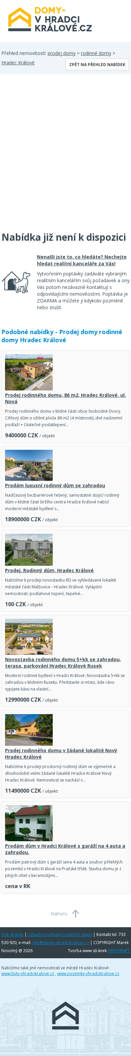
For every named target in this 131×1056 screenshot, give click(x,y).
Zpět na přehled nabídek (97, 64)
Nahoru (59, 913)
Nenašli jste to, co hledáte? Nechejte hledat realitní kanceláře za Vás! (82, 260)
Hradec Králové (18, 62)
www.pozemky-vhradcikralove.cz (88, 973)
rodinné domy (96, 53)
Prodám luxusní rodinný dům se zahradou (55, 485)
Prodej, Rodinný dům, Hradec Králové (49, 570)
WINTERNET (119, 951)
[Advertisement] (65, 157)
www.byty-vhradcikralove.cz (27, 973)
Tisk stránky (12, 934)
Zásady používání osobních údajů (60, 934)
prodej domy (62, 53)
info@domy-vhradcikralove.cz (60, 942)
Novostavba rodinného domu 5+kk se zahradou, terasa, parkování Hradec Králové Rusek (63, 662)
